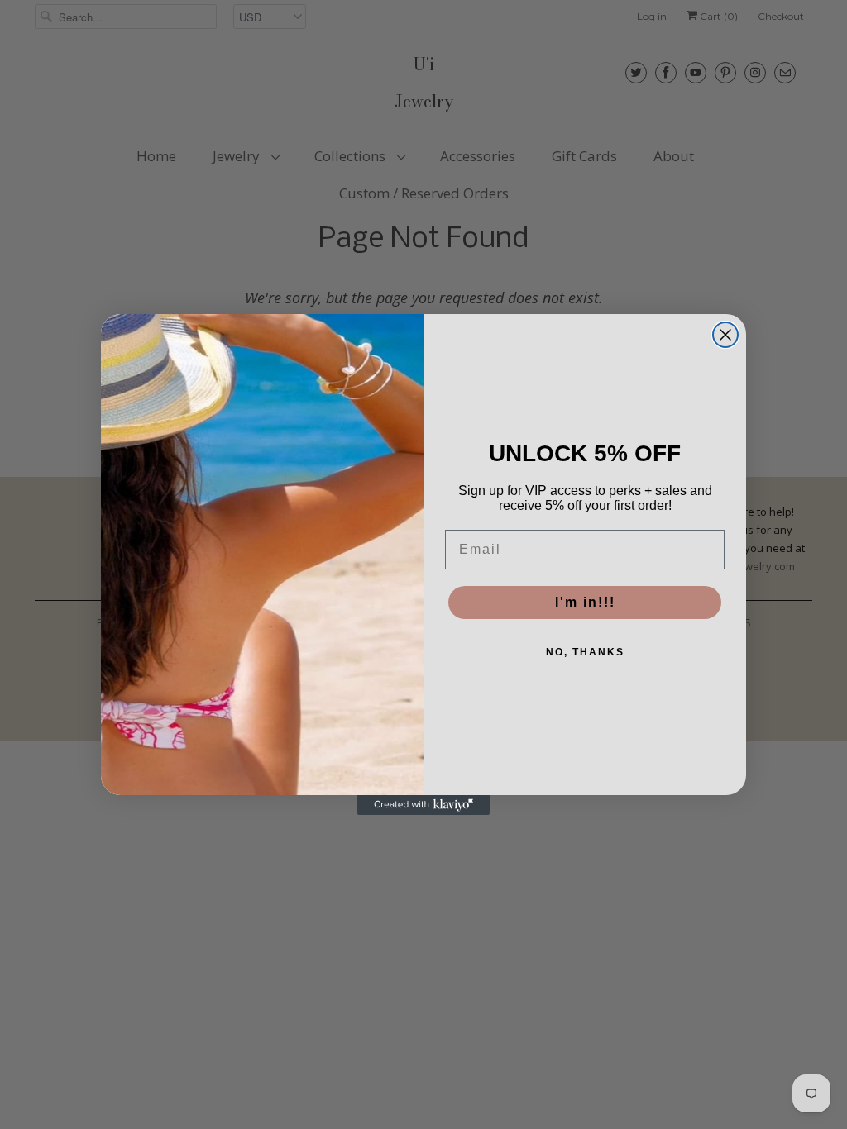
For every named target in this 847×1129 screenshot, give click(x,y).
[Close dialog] (725, 334)
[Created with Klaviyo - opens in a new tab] (423, 805)
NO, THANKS (585, 652)
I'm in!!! (585, 602)
